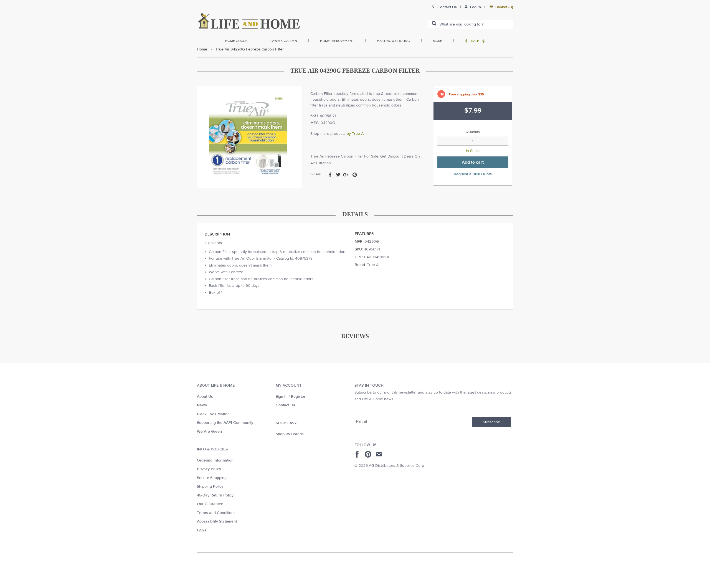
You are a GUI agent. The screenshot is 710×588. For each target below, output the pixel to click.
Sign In (282, 396)
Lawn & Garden (283, 41)
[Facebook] (357, 454)
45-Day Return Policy (215, 495)
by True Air (356, 133)
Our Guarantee (210, 503)
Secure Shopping (212, 477)
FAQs (202, 530)
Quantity (473, 132)
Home (202, 49)
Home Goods (236, 41)
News (202, 405)
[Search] (434, 24)
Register (298, 396)
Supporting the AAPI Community (225, 422)
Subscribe (491, 422)
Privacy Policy (209, 469)
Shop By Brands (290, 434)
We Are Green (209, 431)
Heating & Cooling (393, 41)
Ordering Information (215, 460)
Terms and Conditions (216, 512)
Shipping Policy (210, 486)
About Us (205, 396)
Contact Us (285, 405)
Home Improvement (337, 41)
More (437, 41)
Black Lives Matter (213, 414)
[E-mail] (379, 454)
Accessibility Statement (217, 521)
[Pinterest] (368, 454)
